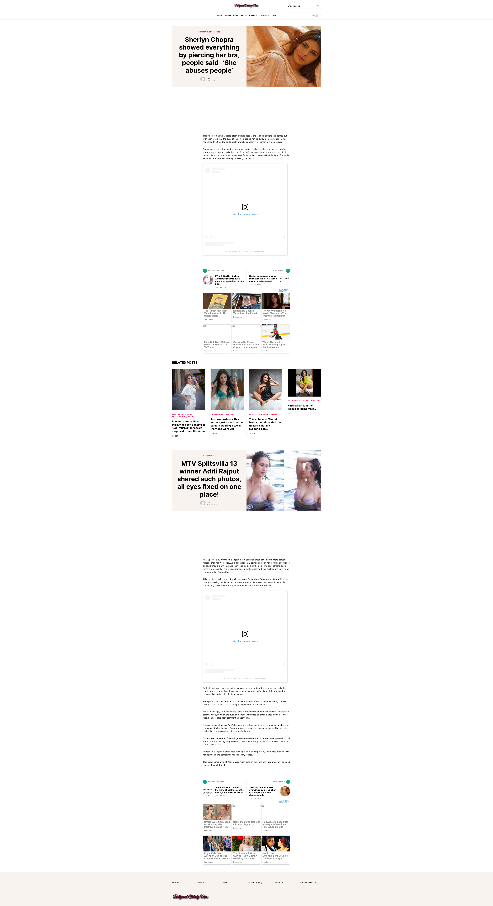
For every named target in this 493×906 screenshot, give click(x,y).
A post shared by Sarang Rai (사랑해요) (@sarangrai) (245, 678)
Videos (217, 32)
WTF (225, 882)
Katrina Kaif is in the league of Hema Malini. (302, 407)
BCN (208, 78)
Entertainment (205, 32)
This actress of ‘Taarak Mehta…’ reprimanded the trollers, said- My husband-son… (265, 424)
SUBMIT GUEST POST (310, 882)
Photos (229, 414)
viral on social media (182, 414)
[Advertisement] (246, 110)
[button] (316, 15)
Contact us (279, 882)
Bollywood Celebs (296, 401)
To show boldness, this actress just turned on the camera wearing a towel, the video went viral (227, 424)
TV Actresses (255, 414)
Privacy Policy (255, 882)
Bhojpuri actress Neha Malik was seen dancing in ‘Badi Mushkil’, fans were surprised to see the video (188, 426)
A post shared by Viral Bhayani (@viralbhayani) (245, 251)
